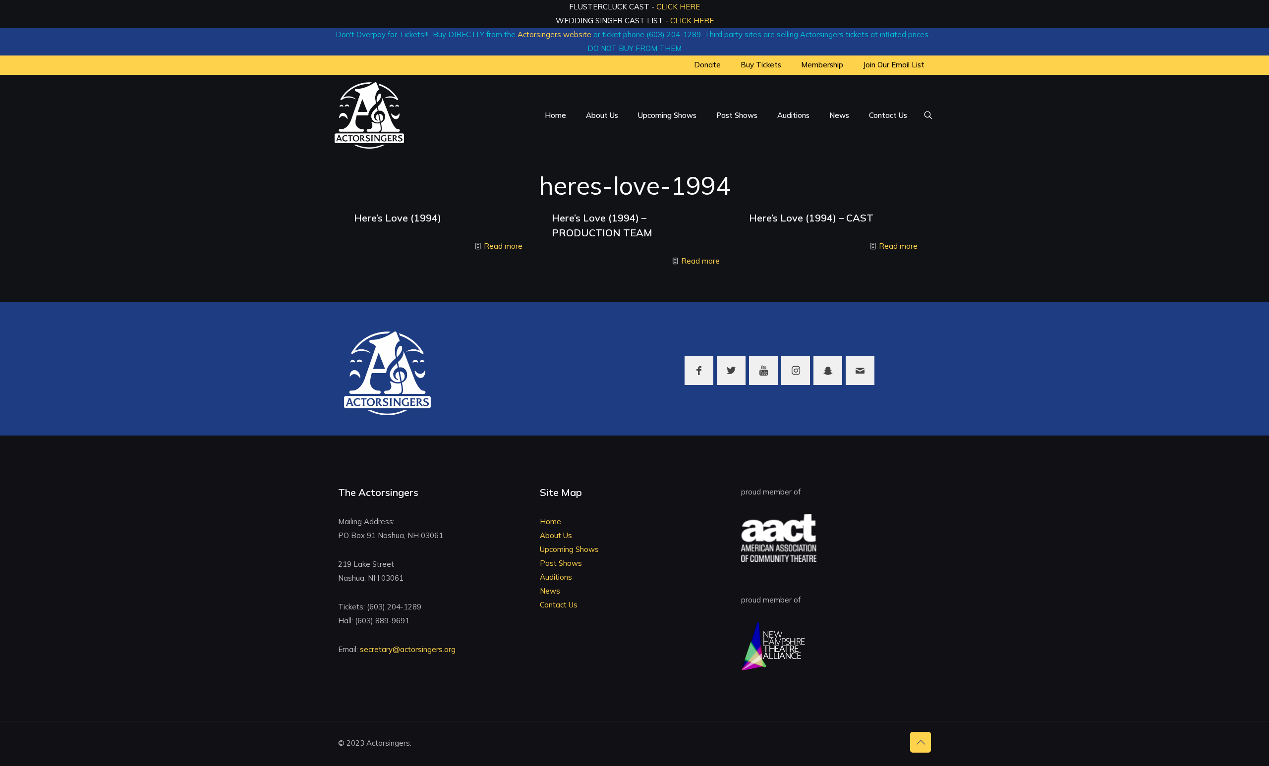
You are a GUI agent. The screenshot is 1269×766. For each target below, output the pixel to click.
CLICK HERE (678, 6)
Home (550, 521)
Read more (503, 246)
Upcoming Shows (569, 549)
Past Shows (561, 563)
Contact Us (558, 604)
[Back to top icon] (920, 742)
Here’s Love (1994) (397, 218)
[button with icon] (699, 370)
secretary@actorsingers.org (408, 649)
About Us (556, 535)
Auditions (556, 577)
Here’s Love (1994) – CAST (811, 218)
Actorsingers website (554, 34)
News (550, 591)
